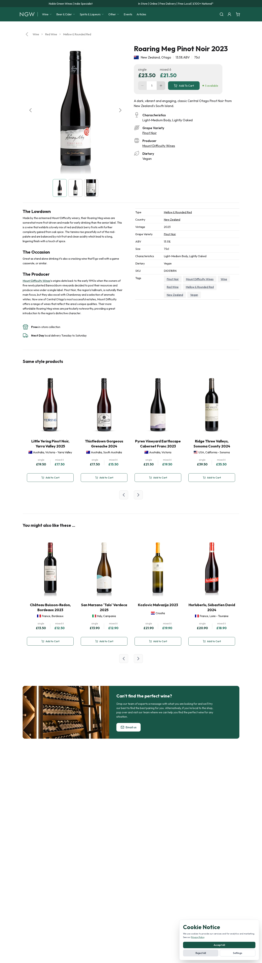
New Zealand (172, 219)
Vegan (194, 295)
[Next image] (120, 110)
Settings (237, 953)
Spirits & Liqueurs (90, 14)
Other (112, 14)
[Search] (221, 14)
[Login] (229, 14)
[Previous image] (30, 110)
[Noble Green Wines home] (27, 14)
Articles (141, 14)
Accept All (219, 945)
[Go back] (27, 34)
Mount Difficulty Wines (158, 146)
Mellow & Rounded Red (77, 34)
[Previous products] (123, 494)
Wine (45, 14)
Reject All (201, 953)
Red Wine (51, 34)
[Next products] (138, 494)
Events (128, 14)
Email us (131, 727)
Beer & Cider (64, 14)
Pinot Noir (149, 133)
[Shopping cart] (238, 14)
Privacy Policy (197, 937)
